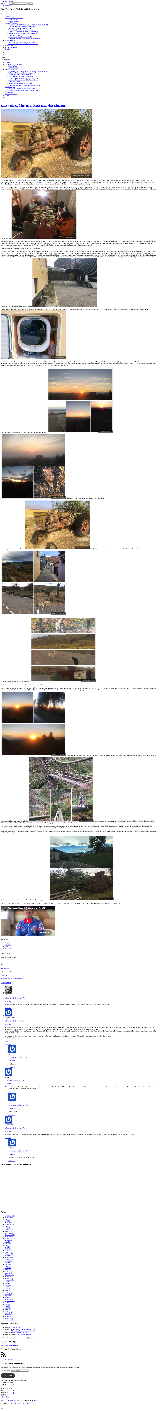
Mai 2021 (7, 1226)
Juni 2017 (8, 1304)
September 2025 (10, 1216)
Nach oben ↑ (27, 1403)
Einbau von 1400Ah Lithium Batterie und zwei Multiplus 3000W (28, 25)
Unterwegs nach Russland (19, 1332)
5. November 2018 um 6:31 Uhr (14, 1021)
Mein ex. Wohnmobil (11, 23)
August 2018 (8, 1282)
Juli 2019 (7, 1262)
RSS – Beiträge (13, 1345)
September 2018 (10, 1280)
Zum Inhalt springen (7, 1)
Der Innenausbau (13, 21)
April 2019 (8, 1268)
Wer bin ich (16, 1327)
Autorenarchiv (5, 968)
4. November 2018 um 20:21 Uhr (15, 1128)
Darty (102, 253)
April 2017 (8, 1308)
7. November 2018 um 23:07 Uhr (15, 998)
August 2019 (8, 1261)
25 (13, 1393)
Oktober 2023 (9, 1223)
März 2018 (8, 1290)
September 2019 (10, 1259)
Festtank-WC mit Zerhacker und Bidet (20, 37)
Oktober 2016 (9, 1318)
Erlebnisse (4, 975)
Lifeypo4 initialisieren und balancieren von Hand (23, 44)
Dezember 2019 (9, 1254)
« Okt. (3, 1397)
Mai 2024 (7, 1219)
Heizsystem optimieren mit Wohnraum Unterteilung (24, 38)
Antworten (6, 982)
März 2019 (8, 1269)
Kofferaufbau (12, 19)
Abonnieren (7, 1376)
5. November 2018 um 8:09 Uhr (18, 1151)
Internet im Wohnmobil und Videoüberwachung (22, 33)
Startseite (7, 16)
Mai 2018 (7, 1287)
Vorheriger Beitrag (6, 978)
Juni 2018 (8, 1285)
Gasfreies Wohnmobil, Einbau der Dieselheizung (23, 31)
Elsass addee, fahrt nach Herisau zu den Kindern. (33, 105)
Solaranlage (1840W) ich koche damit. (20, 28)
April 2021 (8, 1228)
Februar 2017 (9, 1311)
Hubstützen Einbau (14, 35)
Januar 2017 (8, 1313)
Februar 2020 (9, 1250)
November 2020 (10, 1235)
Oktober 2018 (9, 1278)
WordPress (36, 1400)
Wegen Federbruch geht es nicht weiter (23, 1331)
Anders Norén (16, 1403)
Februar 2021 (9, 1229)
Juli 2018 (7, 1283)
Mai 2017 (7, 1306)
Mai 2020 (7, 1245)
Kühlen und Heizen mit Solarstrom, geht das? (22, 26)
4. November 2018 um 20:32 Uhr (15, 1080)
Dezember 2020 (9, 1233)
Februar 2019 (9, 1271)
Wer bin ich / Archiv (11, 47)
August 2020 (8, 1240)
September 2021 (10, 1224)
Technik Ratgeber (10, 40)
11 (13, 1388)
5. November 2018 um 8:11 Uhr (18, 1057)
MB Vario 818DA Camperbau (14, 18)
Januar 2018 (8, 1294)
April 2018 (8, 1288)
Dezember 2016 (9, 1315)
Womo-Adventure (6, 5)
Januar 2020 (8, 1252)
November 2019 (10, 1256)
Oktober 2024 (9, 1217)
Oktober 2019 (9, 1257)
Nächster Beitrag (17, 978)
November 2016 (10, 1316)
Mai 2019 (7, 1266)
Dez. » (8, 1397)
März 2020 (8, 1249)
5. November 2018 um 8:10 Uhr (18, 1105)
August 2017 (8, 1302)
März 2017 (8, 1309)
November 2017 (10, 1297)
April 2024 (8, 1221)
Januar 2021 (8, 1231)
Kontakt (7, 49)
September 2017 (10, 1301)
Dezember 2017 (9, 1295)
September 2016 (10, 1320)
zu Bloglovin (8, 1359)
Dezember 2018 (9, 1275)
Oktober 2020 (9, 1236)
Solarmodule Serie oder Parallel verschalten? (21, 42)
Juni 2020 (8, 1243)
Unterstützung (9, 45)
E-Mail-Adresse (6, 1370)
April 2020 (8, 1247)
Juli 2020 (7, 1242)
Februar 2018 (9, 1292)
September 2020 (10, 1238)
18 (13, 1391)
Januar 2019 (8, 1273)
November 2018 (10, 1276)
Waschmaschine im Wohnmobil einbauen (20, 30)
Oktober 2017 (9, 1299)
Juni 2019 (8, 1264)
